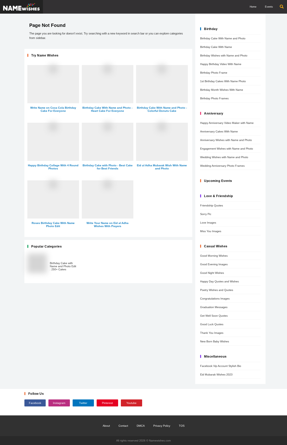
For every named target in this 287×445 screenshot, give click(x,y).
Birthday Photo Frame (213, 72)
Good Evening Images (214, 264)
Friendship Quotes (211, 205)
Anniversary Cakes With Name (219, 131)
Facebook (35, 402)
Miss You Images (210, 231)
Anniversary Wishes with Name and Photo (226, 140)
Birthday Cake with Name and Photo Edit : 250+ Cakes (63, 266)
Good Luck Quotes (211, 324)
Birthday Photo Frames (214, 98)
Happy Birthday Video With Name (220, 64)
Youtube (131, 402)
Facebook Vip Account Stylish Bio (220, 365)
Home (253, 6)
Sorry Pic (205, 214)
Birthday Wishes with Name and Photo (223, 55)
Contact (123, 425)
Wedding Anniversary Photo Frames (222, 165)
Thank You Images (211, 332)
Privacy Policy (161, 425)
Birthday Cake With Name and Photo (222, 38)
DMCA (141, 425)
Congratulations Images (215, 298)
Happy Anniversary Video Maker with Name (227, 122)
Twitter (83, 402)
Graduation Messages (213, 307)
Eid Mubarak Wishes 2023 (216, 374)
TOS (181, 425)
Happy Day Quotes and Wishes (219, 281)
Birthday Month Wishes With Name (221, 89)
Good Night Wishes (212, 272)
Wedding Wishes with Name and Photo (224, 157)
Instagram (59, 402)
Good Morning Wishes (214, 255)
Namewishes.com (160, 440)
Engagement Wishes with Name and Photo (226, 148)
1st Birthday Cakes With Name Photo (223, 81)
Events (269, 6)
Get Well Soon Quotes (214, 315)
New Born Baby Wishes (214, 341)
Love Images (208, 222)
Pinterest (107, 402)
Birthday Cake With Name (216, 46)
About (106, 425)
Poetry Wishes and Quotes (216, 290)
